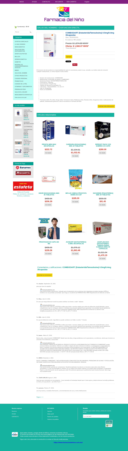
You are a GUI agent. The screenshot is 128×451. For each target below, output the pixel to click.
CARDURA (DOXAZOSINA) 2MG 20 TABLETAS (76, 145)
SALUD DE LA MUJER (21, 92)
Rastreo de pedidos (52, 416)
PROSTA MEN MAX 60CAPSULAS (49, 145)
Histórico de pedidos (53, 419)
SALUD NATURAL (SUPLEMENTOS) (20, 50)
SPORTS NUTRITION (21, 53)
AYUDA (34, 2)
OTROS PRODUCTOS (21, 75)
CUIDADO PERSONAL (21, 78)
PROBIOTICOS (19, 81)
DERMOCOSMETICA (21, 59)
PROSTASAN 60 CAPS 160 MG (49, 242)
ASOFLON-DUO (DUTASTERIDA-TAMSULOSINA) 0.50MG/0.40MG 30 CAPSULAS (103, 245)
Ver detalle (48, 153)
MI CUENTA (59, 2)
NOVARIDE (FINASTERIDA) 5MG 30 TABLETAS (103, 194)
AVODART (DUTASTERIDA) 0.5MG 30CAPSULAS (76, 242)
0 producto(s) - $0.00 (23, 26)
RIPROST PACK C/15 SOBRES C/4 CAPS (103, 145)
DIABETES (18, 62)
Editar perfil (50, 414)
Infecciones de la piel (20, 97)
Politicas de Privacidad (23, 192)
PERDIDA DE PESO (20, 89)
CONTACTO (46, 2)
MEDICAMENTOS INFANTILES (23, 94)
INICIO (22, 2)
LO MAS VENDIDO (20, 44)
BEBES (17, 70)
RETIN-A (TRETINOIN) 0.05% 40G (27, 141)
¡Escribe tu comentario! (44, 275)
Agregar (68, 56)
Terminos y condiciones (23, 196)
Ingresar (49, 411)
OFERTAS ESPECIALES (21, 41)
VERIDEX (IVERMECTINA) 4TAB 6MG (28, 149)
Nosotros (14, 411)
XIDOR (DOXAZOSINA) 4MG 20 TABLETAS (49, 194)
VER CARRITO (71, 2)
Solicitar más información (106, 106)
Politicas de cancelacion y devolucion (23, 194)
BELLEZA (17, 56)
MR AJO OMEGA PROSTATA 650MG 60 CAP (76, 194)
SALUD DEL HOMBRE (21, 73)
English (87, 2)
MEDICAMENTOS (20, 47)
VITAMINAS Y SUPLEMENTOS (23, 86)
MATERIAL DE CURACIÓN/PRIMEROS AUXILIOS (21, 66)
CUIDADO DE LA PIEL (21, 84)
